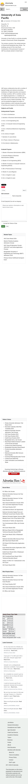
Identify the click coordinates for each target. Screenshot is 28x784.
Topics (9, 737)
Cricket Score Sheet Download (13, 445)
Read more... (14, 650)
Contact (11, 760)
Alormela (9, 3)
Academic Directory (13, 735)
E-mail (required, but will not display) (11, 201)
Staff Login (12, 762)
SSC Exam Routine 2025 (11, 434)
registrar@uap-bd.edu (10, 35)
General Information (13, 725)
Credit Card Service (13, 732)
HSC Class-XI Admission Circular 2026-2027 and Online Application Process (13, 247)
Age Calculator (12, 730)
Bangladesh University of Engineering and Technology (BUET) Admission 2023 (14, 253)
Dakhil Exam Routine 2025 (12, 438)
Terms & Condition (14, 755)
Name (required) (16, 196)
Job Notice (10, 722)
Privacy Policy (13, 757)
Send (3, 226)
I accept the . (10, 223)
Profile (9, 742)
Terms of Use (13, 223)
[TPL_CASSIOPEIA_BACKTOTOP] (25, 781)
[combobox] (12, 9)
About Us (11, 752)
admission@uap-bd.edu (11, 33)
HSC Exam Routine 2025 (12, 436)
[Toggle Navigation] (1, 9)
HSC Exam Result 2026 (10, 238)
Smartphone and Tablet (14, 727)
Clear (7, 226)
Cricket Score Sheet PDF (11, 458)
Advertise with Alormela (14, 750)
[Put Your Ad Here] (14, 481)
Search (25, 9)
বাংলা (26, 2)
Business (10, 740)
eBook (9, 745)
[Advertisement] (14, 70)
